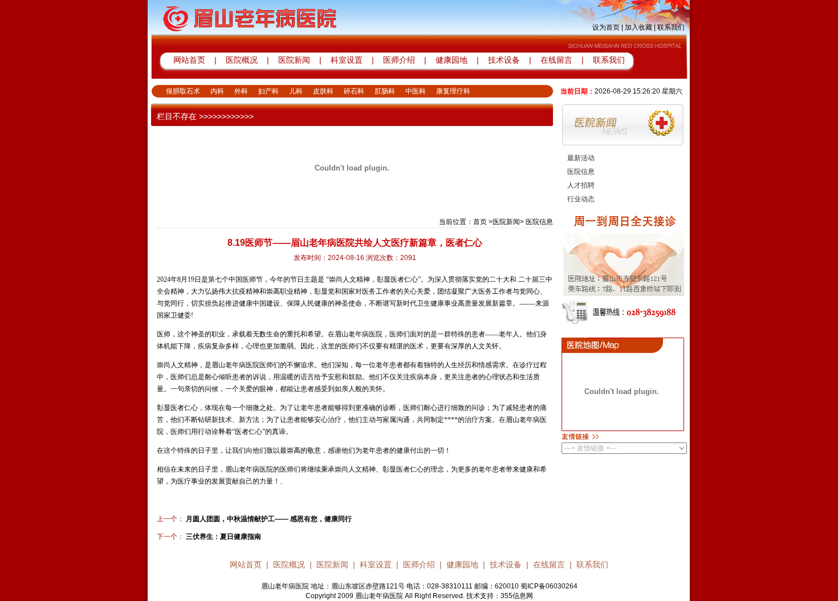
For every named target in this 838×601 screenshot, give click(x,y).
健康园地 (451, 59)
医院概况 (242, 59)
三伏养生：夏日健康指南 (222, 537)
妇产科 (268, 91)
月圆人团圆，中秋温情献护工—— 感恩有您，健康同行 (268, 519)
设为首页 (606, 27)
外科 (241, 91)
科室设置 (348, 59)
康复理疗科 (453, 91)
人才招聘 (581, 185)
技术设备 (505, 59)
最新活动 (581, 158)
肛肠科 (385, 91)
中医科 (415, 91)
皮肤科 (323, 91)
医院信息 (581, 172)
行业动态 (581, 199)
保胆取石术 (183, 91)
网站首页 (189, 59)
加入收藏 (638, 27)
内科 (217, 91)
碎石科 (354, 91)
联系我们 (671, 27)
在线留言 (556, 59)
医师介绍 (398, 59)
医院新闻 (294, 59)
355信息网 (517, 596)
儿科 (296, 91)
